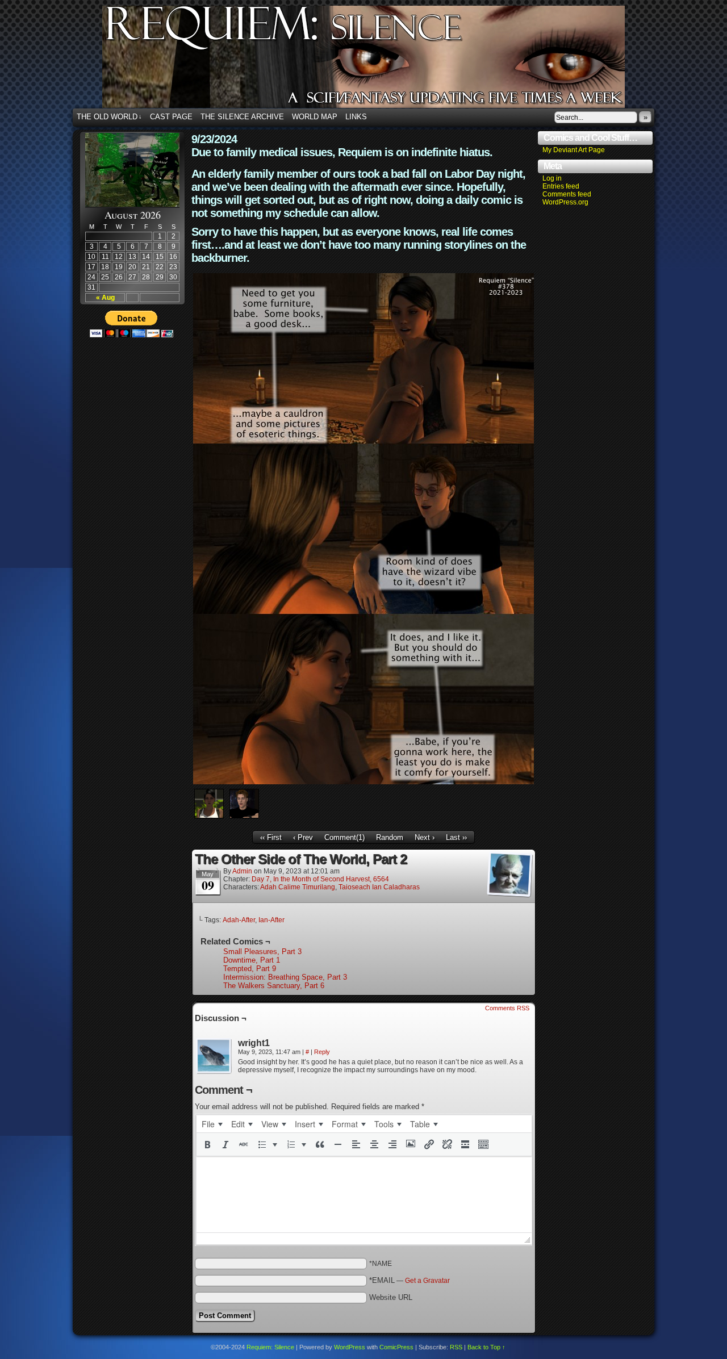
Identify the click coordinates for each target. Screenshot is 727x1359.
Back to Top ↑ (486, 1347)
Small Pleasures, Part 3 (262, 951)
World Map (314, 116)
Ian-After (271, 920)
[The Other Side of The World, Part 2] (363, 781)
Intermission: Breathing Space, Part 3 (285, 977)
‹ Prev (303, 837)
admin (242, 871)
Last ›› (456, 837)
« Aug (105, 298)
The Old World (109, 116)
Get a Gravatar (427, 1281)
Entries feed (560, 186)
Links (356, 116)
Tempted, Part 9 (249, 968)
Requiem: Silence (380, 60)
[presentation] (211, 1124)
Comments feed (566, 194)
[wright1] (214, 1056)
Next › (424, 837)
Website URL (390, 1297)
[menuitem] (212, 1124)
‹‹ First (271, 837)
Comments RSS (507, 1008)
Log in (552, 178)
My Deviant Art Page (573, 150)
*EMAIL (409, 1280)
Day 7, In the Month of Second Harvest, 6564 (320, 879)
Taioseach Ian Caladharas (379, 887)
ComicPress (396, 1347)
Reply (322, 1051)
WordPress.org (565, 202)
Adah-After (239, 920)
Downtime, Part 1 (251, 960)
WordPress (349, 1347)
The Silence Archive (242, 116)
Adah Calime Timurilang (297, 887)
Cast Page (171, 116)
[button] (207, 1144)
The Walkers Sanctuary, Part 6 (273, 985)
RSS (456, 1347)
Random (389, 837)
